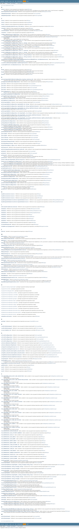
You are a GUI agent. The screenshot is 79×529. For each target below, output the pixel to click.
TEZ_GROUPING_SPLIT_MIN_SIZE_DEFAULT (11, 419)
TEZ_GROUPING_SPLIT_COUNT (8, 405)
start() (2, 367)
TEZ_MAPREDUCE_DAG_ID (7, 434)
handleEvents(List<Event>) (8, 193)
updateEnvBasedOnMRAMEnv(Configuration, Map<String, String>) (17, 508)
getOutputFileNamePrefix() (8, 141)
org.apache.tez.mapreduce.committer (24, 264)
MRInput (28, 20)
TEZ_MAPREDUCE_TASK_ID (7, 448)
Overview (2, 1)
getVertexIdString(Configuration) (9, 180)
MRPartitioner (44, 145)
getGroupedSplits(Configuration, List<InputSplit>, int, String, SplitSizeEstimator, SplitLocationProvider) (27, 117)
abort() (3, 9)
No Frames (13, 3)
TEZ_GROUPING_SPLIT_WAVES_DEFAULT (10, 427)
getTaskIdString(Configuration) (8, 174)
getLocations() (4, 137)
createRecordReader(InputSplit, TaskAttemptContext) (14, 62)
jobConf (3, 231)
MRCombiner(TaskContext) (7, 238)
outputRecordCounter (6, 316)
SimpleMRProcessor (34, 321)
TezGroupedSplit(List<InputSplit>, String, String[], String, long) (17, 464)
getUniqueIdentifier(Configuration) (9, 178)
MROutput (30, 9)
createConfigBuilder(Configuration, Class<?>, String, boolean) (16, 54)
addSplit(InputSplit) (6, 13)
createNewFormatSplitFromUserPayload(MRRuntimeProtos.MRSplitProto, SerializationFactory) (24, 59)
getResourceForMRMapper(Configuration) (11, 161)
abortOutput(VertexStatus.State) (9, 11)
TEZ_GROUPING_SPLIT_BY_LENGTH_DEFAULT (12, 401)
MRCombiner (51, 26)
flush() (2, 69)
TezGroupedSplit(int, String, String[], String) (12, 466)
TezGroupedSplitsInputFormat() (9, 482)
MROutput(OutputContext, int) (8, 262)
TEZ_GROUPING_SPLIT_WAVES (8, 423)
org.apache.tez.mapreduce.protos (8, 314)
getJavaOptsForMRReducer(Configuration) (11, 129)
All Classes (20, 3)
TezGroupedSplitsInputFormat (58, 62)
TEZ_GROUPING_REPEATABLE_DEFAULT (10, 387)
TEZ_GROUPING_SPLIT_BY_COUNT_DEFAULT (11, 394)
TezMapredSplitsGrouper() (7, 491)
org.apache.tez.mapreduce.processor (9, 308)
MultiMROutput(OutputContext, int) (10, 281)
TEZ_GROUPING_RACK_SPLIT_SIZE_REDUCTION (12, 376)
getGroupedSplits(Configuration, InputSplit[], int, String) (15, 104)
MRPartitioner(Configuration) (8, 271)
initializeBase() (5, 222)
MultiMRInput (30, 22)
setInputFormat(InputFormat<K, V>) (10, 346)
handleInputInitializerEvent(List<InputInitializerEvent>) (15, 199)
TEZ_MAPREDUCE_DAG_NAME (8, 438)
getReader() (4, 155)
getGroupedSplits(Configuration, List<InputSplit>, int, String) (16, 113)
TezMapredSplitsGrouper (56, 104)
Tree (16, 1)
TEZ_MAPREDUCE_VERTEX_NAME (9, 458)
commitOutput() (5, 30)
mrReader (3, 273)
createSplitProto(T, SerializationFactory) (11, 64)
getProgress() (4, 147)
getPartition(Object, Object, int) (9, 145)
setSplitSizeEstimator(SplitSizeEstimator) (11, 354)
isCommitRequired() (6, 224)
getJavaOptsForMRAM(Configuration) (10, 124)
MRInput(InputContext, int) (8, 245)
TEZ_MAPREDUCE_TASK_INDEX (8, 450)
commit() (3, 28)
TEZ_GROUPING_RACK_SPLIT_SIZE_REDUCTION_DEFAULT (14, 379)
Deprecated (19, 1)
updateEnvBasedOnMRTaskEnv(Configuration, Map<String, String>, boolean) (20, 511)
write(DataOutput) (5, 516)
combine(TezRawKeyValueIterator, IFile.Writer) (12, 26)
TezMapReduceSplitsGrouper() (8, 495)
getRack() (3, 151)
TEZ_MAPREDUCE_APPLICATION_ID (9, 430)
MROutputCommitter (46, 11)
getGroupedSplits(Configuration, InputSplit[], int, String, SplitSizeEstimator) (20, 106)
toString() (3, 497)
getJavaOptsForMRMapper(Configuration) (11, 127)
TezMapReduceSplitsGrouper (51, 36)
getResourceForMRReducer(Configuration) (11, 163)
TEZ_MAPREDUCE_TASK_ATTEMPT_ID (10, 444)
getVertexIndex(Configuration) (8, 182)
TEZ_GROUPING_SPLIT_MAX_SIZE (9, 408)
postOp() (3, 321)
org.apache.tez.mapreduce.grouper (9, 298)
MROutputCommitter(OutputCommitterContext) (13, 267)
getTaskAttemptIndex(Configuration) (10, 172)
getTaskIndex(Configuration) (8, 176)
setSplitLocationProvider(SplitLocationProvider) (13, 350)
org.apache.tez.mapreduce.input (17, 242)
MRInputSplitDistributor (58, 201)
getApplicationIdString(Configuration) (10, 81)
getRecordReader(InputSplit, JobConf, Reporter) (13, 159)
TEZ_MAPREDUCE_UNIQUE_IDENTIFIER (10, 452)
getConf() (3, 83)
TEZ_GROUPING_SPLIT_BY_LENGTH (9, 397)
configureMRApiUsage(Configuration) (10, 34)
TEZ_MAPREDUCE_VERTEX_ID (8, 454)
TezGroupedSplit (36, 13)
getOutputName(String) (7, 143)
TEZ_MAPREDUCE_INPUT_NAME (8, 442)
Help (28, 1)
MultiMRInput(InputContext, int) (9, 277)
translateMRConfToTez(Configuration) (10, 501)
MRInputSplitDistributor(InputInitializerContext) (13, 258)
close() (3, 20)
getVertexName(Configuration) (8, 184)
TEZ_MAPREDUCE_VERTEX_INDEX (9, 456)
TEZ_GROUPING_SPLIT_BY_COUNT (9, 390)
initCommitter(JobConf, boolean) (9, 206)
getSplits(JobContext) (6, 168)
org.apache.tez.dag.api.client (7, 290)
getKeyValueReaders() (6, 131)
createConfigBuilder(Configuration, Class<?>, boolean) (14, 50)
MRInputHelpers (20, 60)
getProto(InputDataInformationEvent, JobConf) (12, 149)
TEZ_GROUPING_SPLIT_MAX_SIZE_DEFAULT (11, 412)
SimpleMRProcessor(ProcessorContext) (10, 363)
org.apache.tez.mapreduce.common (27, 247)
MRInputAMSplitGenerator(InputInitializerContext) (13, 249)
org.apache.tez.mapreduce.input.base (9, 302)
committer (3, 32)
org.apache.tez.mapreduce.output (18, 260)
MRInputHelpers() (5, 253)
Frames (8, 3)
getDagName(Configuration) (8, 100)
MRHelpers (48, 34)
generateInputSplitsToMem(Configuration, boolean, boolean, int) (17, 79)
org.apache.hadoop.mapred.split (8, 286)
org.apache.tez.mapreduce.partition (20, 269)
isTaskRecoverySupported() (8, 226)
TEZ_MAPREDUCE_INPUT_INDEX (9, 440)
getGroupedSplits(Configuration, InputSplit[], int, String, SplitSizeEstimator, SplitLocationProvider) (25, 108)
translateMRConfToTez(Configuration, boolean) (12, 503)
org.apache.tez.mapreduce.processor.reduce (11, 312)
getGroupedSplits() (6, 102)
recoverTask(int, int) (6, 330)
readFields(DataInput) (6, 326)
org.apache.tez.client (5, 288)
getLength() (4, 133)
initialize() (3, 208)
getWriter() (4, 186)
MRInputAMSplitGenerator (58, 199)
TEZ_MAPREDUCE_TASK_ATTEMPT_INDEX (11, 446)
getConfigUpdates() (6, 91)
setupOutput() (4, 358)
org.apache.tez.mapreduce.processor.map (10, 310)
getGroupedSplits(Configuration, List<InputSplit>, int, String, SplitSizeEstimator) (21, 115)
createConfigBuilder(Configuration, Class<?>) (12, 40)
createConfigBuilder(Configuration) (9, 36)
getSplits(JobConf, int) (6, 166)
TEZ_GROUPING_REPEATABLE (8, 383)
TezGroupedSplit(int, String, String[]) (10, 468)
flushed (3, 74)
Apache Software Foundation (13, 527)
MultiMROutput (61, 56)
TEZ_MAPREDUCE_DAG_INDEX (8, 436)
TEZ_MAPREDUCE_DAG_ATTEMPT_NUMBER (11, 432)
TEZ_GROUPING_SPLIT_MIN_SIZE (9, 416)
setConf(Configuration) (6, 335)
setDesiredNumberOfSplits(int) (9, 343)
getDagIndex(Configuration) (8, 98)
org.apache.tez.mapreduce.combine (20, 236)
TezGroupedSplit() (5, 462)
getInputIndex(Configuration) (8, 120)
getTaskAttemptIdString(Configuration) (10, 170)
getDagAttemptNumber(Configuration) (10, 94)
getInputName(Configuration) (8, 122)
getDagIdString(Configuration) (8, 96)
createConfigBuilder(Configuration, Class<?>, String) (14, 42)
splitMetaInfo (4, 365)
